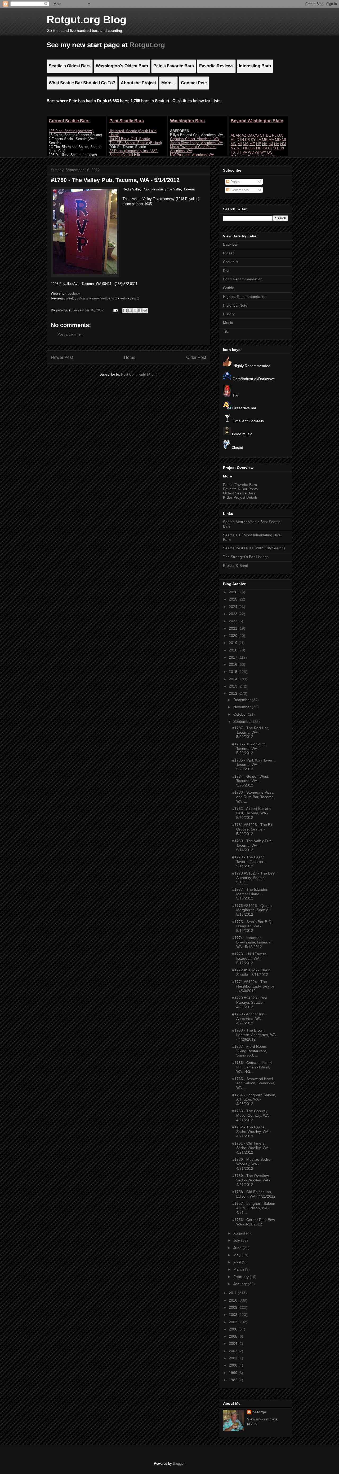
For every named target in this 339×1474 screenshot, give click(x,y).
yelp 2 (134, 298)
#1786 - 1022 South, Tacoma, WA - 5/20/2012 (249, 748)
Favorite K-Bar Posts (240, 489)
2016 (233, 664)
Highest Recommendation (244, 296)
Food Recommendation (242, 279)
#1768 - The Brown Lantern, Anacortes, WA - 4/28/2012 (253, 1034)
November (242, 707)
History (229, 314)
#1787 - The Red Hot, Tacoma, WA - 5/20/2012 (250, 732)
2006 (233, 1329)
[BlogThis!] (130, 310)
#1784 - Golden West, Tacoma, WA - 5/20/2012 (250, 781)
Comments (239, 190)
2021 (233, 628)
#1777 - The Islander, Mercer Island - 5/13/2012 (250, 894)
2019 (233, 643)
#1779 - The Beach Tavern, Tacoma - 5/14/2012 (248, 861)
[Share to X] (135, 310)
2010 (233, 1300)
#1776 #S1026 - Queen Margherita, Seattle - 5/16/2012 (252, 910)
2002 (233, 1351)
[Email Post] (115, 310)
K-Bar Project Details (240, 497)
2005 (233, 1336)
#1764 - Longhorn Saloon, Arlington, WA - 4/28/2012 (254, 1099)
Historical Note (235, 305)
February (241, 1277)
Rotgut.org (147, 45)
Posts (234, 182)
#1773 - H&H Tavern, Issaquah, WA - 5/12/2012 (249, 958)
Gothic (228, 288)
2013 (233, 686)
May (237, 1255)
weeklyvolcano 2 (104, 298)
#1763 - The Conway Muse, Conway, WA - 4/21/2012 (251, 1115)
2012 (233, 693)
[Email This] (125, 310)
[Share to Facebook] (140, 310)
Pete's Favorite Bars (240, 484)
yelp (123, 298)
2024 (233, 607)
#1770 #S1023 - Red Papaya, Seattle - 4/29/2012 (249, 1002)
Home (129, 357)
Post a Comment (70, 334)
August (239, 1233)
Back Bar (230, 244)
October (240, 714)
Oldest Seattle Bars (239, 493)
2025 (233, 599)
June (238, 1248)
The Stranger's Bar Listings (246, 557)
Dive (226, 270)
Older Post (196, 357)
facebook (73, 293)
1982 (233, 1380)
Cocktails (230, 262)
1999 (233, 1373)
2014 (233, 679)
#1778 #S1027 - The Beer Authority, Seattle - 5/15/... (254, 877)
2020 (233, 635)
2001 (233, 1358)
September (243, 721)
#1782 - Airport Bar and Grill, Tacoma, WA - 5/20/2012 (251, 813)
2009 (233, 1307)
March (239, 1269)
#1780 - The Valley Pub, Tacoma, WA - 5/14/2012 (252, 845)
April (237, 1262)
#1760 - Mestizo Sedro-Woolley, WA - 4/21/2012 (252, 1164)
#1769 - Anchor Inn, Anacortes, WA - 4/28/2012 (248, 1018)
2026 (233, 592)
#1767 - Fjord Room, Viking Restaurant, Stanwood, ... (249, 1051)
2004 (233, 1343)
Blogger (178, 1464)
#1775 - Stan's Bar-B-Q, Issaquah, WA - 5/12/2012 (252, 926)
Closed (229, 253)
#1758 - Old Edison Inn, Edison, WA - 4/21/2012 (253, 1194)
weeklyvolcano (77, 298)
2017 (233, 657)
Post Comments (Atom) (139, 374)
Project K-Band (235, 565)
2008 (233, 1314)
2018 (233, 650)
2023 (233, 614)
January (240, 1284)
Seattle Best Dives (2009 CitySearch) (254, 548)
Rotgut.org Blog (86, 19)
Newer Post (62, 357)
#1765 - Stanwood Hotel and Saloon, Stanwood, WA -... (253, 1083)
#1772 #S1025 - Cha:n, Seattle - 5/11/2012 (251, 972)
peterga (259, 1412)
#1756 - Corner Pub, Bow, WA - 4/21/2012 (254, 1222)
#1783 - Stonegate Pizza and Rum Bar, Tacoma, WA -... (253, 796)
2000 (233, 1365)
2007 (233, 1322)
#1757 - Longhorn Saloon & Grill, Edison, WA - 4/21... (253, 1208)
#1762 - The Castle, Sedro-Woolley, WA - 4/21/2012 (251, 1131)
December (242, 700)
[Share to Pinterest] (145, 310)
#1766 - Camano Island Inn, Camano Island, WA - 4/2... (252, 1067)
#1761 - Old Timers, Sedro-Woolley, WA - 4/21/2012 (251, 1147)
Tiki (226, 331)
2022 (233, 621)
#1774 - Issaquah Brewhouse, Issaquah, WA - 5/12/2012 (253, 942)
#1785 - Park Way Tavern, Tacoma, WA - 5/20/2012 (254, 764)
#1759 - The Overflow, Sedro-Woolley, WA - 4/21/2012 (251, 1180)
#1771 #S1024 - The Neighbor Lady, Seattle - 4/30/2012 (253, 986)
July (237, 1240)
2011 (233, 1293)
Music (228, 322)
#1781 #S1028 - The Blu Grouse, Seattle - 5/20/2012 (252, 829)
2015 (233, 671)
